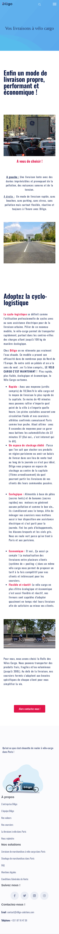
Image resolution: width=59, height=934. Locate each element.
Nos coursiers (7, 824)
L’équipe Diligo (7, 811)
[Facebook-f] (14, 896)
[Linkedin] (34, 896)
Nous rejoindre (7, 838)
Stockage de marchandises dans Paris (17, 858)
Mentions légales (8, 872)
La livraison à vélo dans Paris (13, 831)
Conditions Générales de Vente (14, 879)
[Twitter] (24, 896)
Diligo (13, 350)
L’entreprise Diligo (9, 804)
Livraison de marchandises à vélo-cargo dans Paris (23, 851)
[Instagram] (44, 896)
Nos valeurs (6, 818)
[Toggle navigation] (55, 4)
